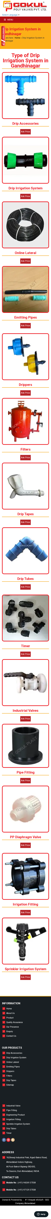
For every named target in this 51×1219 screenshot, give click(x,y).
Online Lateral (12, 1062)
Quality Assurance (14, 1022)
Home (17, 38)
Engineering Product (15, 1115)
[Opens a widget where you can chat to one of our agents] (41, 1214)
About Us (10, 1013)
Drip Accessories (14, 1053)
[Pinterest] (8, 1141)
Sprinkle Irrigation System (18, 1124)
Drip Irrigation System (16, 1057)
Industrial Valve (13, 1105)
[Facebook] (4, 1141)
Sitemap (10, 1085)
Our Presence (12, 1027)
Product (9, 1018)
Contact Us (11, 1036)
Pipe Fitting (11, 1110)
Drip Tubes (11, 1128)
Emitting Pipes (13, 1066)
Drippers (10, 1071)
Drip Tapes (11, 1080)
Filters (9, 1076)
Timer (9, 1133)
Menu (10, 19)
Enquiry (9, 1031)
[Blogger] (13, 1141)
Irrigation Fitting (13, 1119)
